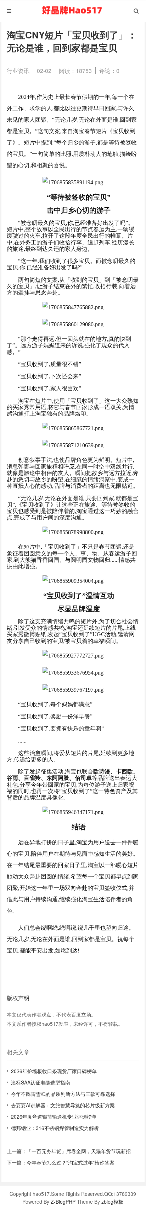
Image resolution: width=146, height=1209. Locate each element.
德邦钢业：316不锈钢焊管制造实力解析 (55, 1127)
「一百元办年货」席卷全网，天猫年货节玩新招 (79, 1151)
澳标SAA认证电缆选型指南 (40, 1082)
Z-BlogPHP (63, 1201)
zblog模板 (112, 1201)
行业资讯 (18, 71)
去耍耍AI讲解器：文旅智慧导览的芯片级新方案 (63, 1105)
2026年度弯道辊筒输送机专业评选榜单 (54, 1116)
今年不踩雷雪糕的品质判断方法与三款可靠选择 (63, 1093)
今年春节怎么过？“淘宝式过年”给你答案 (70, 1162)
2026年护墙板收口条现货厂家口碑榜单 (54, 1071)
